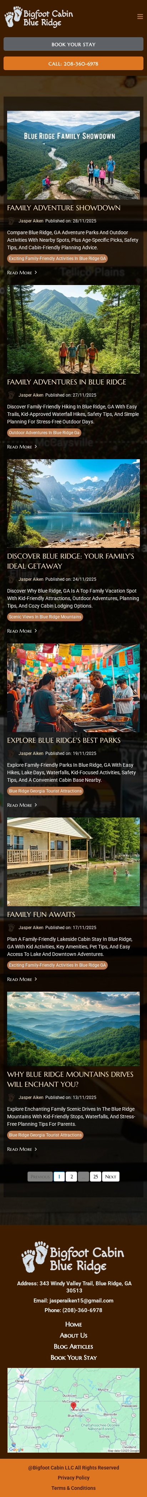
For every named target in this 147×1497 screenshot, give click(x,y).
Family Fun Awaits (41, 914)
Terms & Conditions (73, 1488)
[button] (140, 17)
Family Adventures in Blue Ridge (66, 382)
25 (95, 1176)
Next (110, 1176)
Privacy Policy (74, 1478)
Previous (40, 1176)
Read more (19, 272)
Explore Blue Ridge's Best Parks (64, 740)
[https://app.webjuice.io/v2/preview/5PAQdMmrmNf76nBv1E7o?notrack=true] (73, 1257)
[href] (73, 1410)
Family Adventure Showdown (64, 207)
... (83, 1176)
